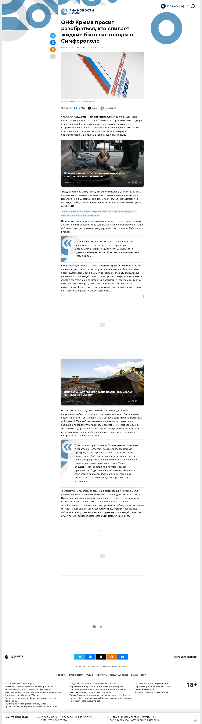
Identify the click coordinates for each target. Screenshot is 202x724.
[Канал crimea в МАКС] (122, 657)
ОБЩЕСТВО (93, 666)
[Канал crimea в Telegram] (79, 657)
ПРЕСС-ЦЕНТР (76, 675)
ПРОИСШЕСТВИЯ (109, 666)
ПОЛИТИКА (81, 666)
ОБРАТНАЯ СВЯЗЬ (119, 675)
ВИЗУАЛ (123, 666)
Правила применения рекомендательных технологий (31, 706)
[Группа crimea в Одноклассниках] (111, 657)
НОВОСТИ (61, 675)
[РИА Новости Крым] (77, 12)
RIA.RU (134, 675)
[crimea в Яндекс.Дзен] (101, 657)
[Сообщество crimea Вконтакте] (90, 657)
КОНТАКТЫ (101, 675)
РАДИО (89, 675)
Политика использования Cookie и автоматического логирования (30, 700)
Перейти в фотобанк (88, 101)
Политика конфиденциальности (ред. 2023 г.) (26, 704)
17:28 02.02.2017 (67, 47)
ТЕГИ (143, 675)
